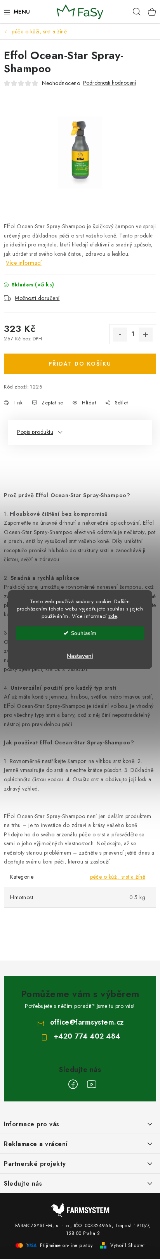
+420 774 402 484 (87, 1036)
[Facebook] (73, 1084)
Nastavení (80, 655)
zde (112, 615)
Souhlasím (83, 632)
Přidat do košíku (80, 364)
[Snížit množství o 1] (120, 335)
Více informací (24, 263)
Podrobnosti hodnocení (109, 83)
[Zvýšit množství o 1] (146, 335)
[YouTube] (91, 1084)
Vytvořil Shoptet (127, 1245)
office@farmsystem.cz (87, 1022)
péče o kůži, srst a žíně (117, 877)
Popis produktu (35, 432)
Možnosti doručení (37, 298)
